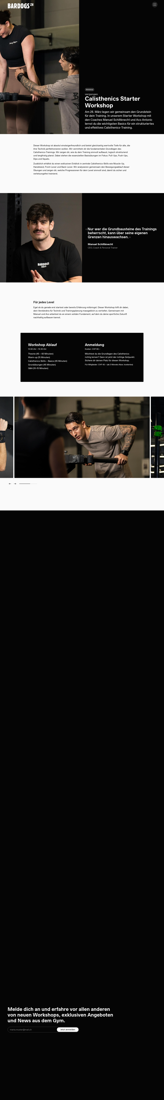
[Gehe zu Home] (20, 5)
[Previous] (10, 484)
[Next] (15, 484)
